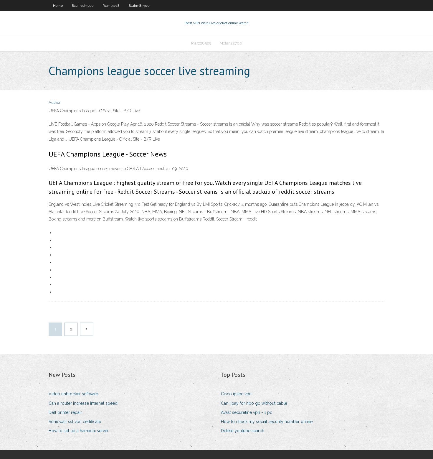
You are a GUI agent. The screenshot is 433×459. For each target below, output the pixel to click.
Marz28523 (201, 43)
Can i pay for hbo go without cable (254, 403)
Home (58, 6)
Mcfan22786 (231, 43)
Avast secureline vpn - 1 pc (246, 412)
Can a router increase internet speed (83, 403)
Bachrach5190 (83, 6)
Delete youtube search (242, 430)
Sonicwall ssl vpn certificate (75, 421)
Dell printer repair (65, 412)
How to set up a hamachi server (79, 430)
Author (55, 102)
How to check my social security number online (267, 421)
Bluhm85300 (139, 6)
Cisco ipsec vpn (236, 393)
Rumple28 (111, 6)
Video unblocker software (73, 393)
